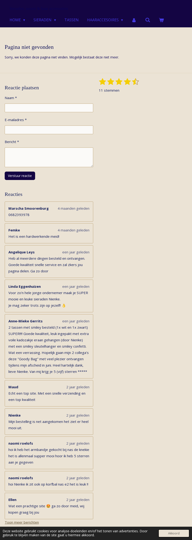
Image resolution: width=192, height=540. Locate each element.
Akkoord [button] (174, 533)
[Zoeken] (147, 20)
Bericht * (12, 141)
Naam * (11, 97)
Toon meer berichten (22, 522)
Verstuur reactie (20, 175)
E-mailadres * (16, 119)
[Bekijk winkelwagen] (161, 20)
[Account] (134, 20)
